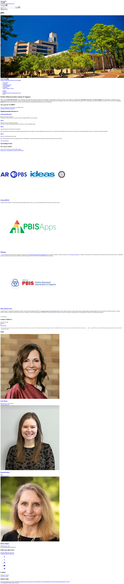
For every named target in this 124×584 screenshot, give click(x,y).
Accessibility (16, 581)
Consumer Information (59, 581)
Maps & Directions (4, 581)
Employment (10, 581)
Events (10, 108)
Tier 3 (2, 134)
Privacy (41, 581)
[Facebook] (4, 557)
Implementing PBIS (7, 84)
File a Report (52, 581)
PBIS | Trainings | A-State (8, 88)
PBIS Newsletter (13, 150)
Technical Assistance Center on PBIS (48, 311)
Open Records (37, 581)
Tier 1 (2, 120)
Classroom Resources (6, 114)
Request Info (8, 552)
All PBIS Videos (20, 150)
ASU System (67, 581)
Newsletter (5, 87)
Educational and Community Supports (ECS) (38, 254)
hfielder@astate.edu (5, 476)
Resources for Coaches (5, 150)
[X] (4, 560)
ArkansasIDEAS (5, 200)
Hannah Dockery (5, 472)
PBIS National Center (6, 308)
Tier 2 (2, 126)
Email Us (2, 323)
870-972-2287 (3, 325)
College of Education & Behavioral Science (10, 80)
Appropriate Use (22, 581)
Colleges (5, 91)
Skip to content (4, 1)
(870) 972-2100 (4, 576)
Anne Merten (4, 401)
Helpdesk (48, 581)
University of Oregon (74, 254)
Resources (5, 83)
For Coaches (5, 82)
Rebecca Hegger (5, 543)
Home (4, 90)
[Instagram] (4, 563)
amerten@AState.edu (5, 404)
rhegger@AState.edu (5, 547)
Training (13, 108)
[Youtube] (4, 566)
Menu (2, 2)
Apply (12, 552)
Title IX (44, 581)
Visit (5, 552)
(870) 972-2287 (12, 547)
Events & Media (6, 86)
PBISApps (3, 252)
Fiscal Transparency (30, 581)
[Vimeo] (4, 569)
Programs (2, 552)
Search (2, 7)
